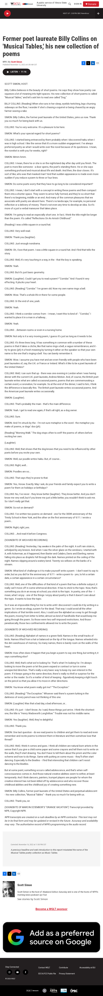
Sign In (78, 4)
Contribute (63, 968)
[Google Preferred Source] (51, 937)
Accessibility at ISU (87, 968)
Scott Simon (16, 61)
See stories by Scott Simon (32, 899)
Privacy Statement (67, 974)
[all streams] (99, 13)
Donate (92, 4)
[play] (7, 13)
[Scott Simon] (9, 889)
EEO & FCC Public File (47, 974)
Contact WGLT (44, 968)
